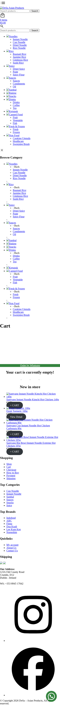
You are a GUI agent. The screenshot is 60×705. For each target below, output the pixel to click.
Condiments (19, 83)
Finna (9, 523)
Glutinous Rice (20, 60)
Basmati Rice (19, 54)
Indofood (11, 517)
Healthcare (18, 141)
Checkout (11, 469)
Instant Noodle (20, 39)
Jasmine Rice (19, 57)
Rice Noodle (19, 48)
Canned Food (16, 114)
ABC (9, 520)
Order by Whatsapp (30, 365)
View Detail (16, 417)
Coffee (16, 105)
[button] (51, 696)
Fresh (15, 129)
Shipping (11, 478)
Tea (14, 108)
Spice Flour (18, 74)
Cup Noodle (19, 42)
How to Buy (12, 472)
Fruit (15, 117)
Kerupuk (13, 111)
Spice (12, 66)
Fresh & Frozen (17, 126)
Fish (15, 123)
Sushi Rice (18, 62)
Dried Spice (19, 69)
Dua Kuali (11, 526)
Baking (12, 93)
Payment (10, 475)
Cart (8, 466)
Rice (11, 51)
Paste (15, 71)
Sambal (12, 89)
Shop (9, 464)
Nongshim (11, 532)
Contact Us (12, 550)
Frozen (16, 132)
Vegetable (18, 120)
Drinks (12, 99)
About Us (11, 547)
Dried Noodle (20, 45)
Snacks (12, 96)
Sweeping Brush (21, 144)
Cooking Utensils (21, 138)
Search (35, 11)
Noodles (13, 36)
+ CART (14, 405)
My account (12, 544)
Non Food (14, 135)
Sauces (12, 78)
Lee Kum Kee (13, 529)
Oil (14, 86)
